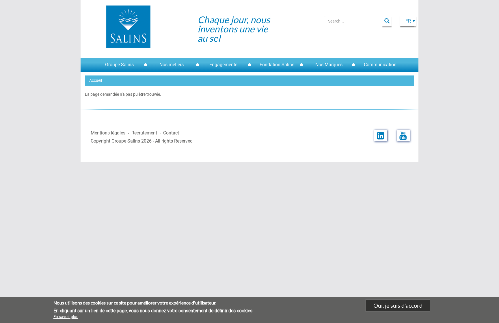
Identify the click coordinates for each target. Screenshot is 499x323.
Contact (171, 133)
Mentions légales (108, 133)
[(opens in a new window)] (381, 135)
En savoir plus (65, 316)
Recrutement (144, 133)
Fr (408, 21)
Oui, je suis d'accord (397, 305)
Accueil (95, 80)
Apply (387, 21)
